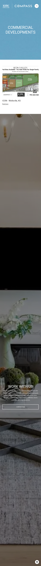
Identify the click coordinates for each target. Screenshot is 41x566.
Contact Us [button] (20, 407)
